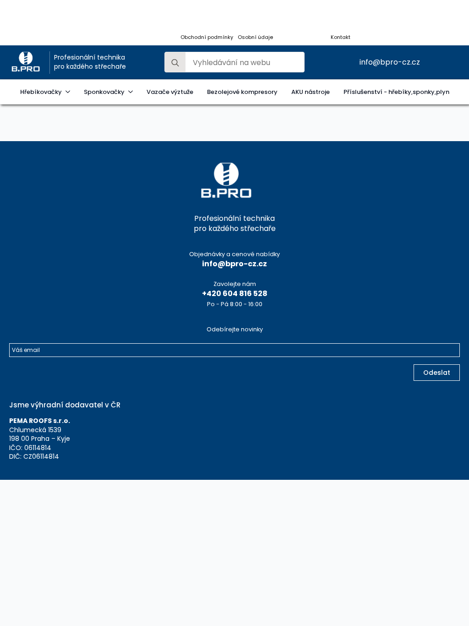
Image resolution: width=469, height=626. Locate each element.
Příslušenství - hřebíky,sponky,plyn (396, 92)
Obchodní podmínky (206, 37)
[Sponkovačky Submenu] (132, 92)
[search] (175, 62)
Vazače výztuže (170, 92)
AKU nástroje (310, 92)
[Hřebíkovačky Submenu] (69, 92)
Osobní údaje (255, 37)
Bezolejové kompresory (242, 92)
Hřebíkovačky (41, 92)
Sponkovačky (104, 92)
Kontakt (340, 37)
